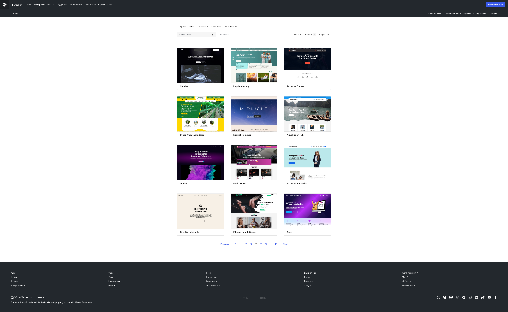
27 (266, 244)
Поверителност (18, 285)
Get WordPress (495, 4)
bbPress (407, 281)
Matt (405, 277)
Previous (224, 244)
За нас (13, 273)
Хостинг (14, 281)
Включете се (310, 273)
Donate (308, 281)
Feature (310, 34)
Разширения (114, 281)
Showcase (113, 273)
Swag (307, 285)
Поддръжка (211, 277)
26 (261, 244)
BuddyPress (408, 285)
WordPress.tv (213, 285)
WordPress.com (410, 273)
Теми (110, 277)
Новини (14, 277)
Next (285, 244)
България (40, 298)
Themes (14, 13)
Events (307, 277)
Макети (111, 285)
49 (276, 244)
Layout (296, 34)
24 (251, 244)
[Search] (213, 34)
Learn (208, 273)
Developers (211, 281)
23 (245, 244)
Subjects (322, 34)
